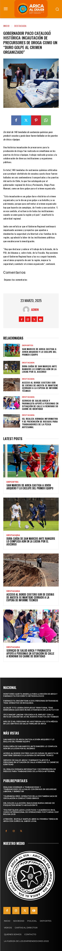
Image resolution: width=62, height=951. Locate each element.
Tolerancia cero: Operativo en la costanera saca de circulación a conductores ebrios (30, 797)
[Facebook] (16, 120)
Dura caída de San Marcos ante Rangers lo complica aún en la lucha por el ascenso (39, 368)
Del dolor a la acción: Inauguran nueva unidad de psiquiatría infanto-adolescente (29, 804)
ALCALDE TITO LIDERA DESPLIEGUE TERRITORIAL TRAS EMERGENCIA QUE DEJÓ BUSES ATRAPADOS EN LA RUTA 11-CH (31, 709)
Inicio (6, 25)
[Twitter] (26, 120)
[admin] (27, 309)
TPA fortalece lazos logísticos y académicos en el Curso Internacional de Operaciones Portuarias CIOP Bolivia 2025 (31, 812)
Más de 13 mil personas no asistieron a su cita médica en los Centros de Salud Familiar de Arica (30, 723)
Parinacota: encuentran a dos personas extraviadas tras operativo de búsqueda (30, 702)
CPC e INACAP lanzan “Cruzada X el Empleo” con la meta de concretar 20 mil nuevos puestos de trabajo (31, 716)
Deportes (27, 345)
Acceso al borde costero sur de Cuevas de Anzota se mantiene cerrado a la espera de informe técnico (40, 386)
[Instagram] (28, 319)
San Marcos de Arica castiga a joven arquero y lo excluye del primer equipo (39, 351)
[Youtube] (40, 319)
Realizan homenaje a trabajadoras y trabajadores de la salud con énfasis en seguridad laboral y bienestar (30, 789)
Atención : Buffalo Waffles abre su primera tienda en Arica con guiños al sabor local (30, 820)
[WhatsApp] (46, 120)
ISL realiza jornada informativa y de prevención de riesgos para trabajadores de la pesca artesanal (40, 423)
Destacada (20, 25)
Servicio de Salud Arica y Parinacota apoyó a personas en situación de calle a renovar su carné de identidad (40, 404)
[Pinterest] (36, 120)
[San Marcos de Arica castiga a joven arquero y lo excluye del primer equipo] (11, 350)
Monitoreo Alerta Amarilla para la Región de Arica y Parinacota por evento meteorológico (30, 695)
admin (35, 309)
